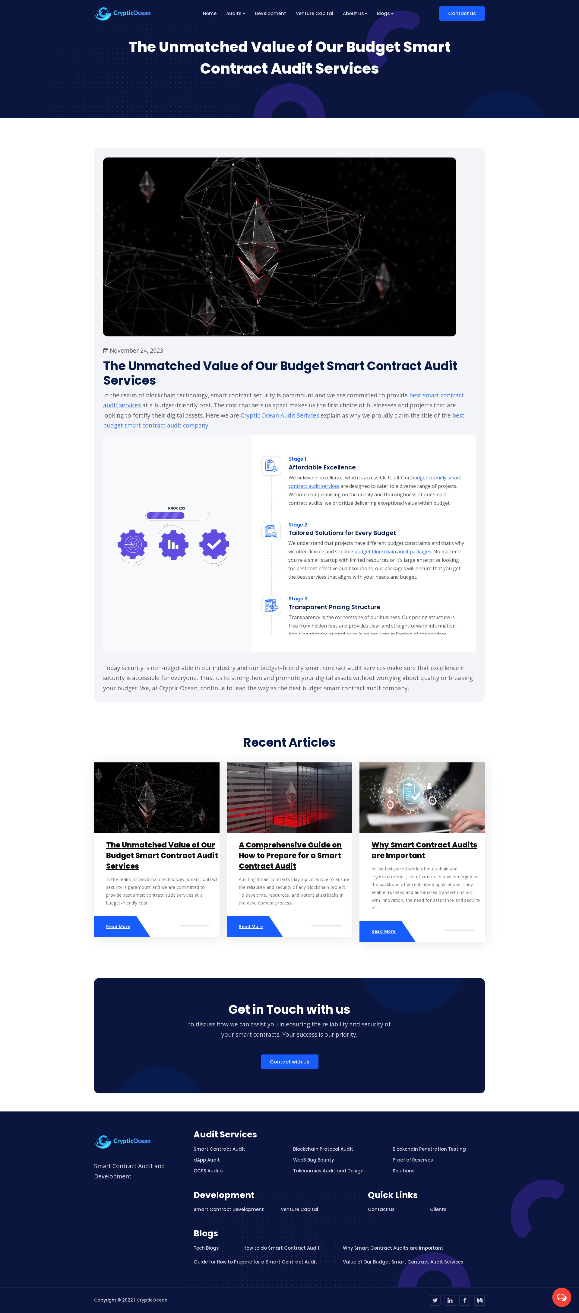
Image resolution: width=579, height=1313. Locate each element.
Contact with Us (289, 1061)
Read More (118, 926)
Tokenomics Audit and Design (328, 1171)
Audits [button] (234, 13)
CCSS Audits (208, 1171)
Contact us (462, 13)
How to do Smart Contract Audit (281, 1248)
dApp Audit (207, 1160)
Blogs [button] (383, 13)
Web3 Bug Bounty (313, 1160)
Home (210, 13)
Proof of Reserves (413, 1160)
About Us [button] (353, 13)
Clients (438, 1209)
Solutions (404, 1171)
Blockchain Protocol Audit (323, 1149)
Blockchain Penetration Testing (429, 1149)
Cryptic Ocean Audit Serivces (280, 415)
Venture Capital (314, 13)
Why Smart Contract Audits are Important (393, 1248)
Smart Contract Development (229, 1209)
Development (270, 13)
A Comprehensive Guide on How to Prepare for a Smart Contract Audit (290, 855)
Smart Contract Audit (219, 1149)
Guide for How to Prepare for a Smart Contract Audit (255, 1262)
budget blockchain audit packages (392, 551)
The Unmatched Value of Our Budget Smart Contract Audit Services (162, 855)
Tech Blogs (206, 1248)
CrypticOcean (152, 1300)
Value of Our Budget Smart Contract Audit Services (403, 1262)
